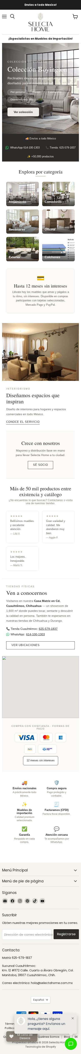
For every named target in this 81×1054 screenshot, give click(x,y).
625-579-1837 (48, 628)
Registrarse (66, 934)
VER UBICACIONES (25, 645)
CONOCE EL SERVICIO (23, 422)
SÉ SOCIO (40, 464)
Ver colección (23, 112)
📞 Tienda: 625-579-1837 (60, 147)
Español (38, 1000)
